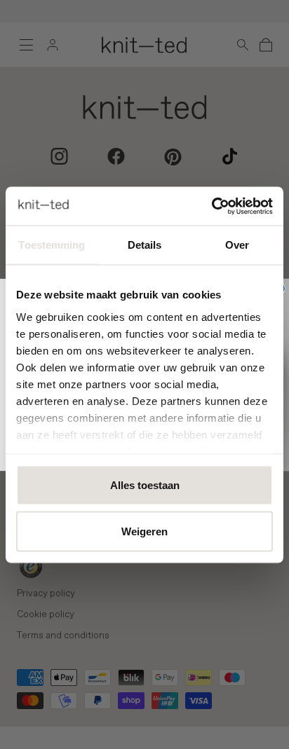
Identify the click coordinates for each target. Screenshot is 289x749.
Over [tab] (237, 245)
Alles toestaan (145, 485)
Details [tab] (145, 245)
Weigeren (144, 531)
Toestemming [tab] (51, 245)
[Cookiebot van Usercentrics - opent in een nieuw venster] (211, 206)
